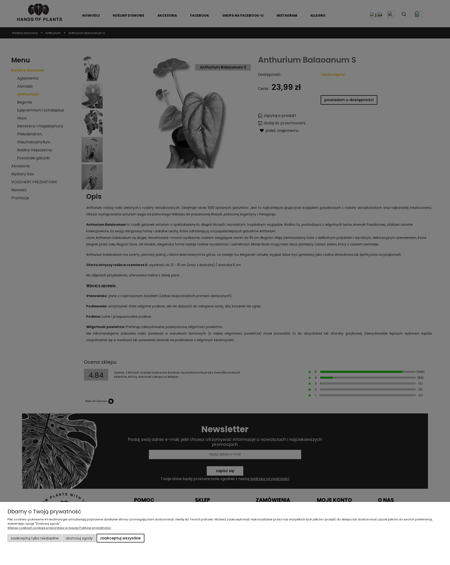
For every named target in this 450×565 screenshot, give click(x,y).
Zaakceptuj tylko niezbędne (35, 538)
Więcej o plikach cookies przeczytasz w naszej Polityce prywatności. (59, 528)
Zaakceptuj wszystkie (120, 538)
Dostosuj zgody (79, 538)
